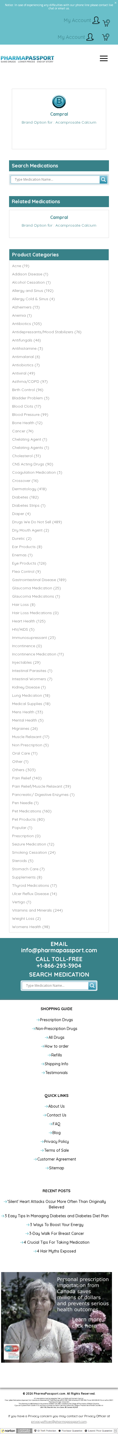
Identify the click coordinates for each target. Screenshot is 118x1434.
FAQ (56, 1123)
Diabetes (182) (25, 497)
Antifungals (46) (26, 340)
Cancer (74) (22, 431)
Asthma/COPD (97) (30, 381)
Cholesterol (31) (26, 455)
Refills (56, 1055)
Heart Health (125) (29, 621)
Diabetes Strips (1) (29, 505)
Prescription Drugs (56, 1019)
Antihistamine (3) (27, 348)
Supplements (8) (27, 877)
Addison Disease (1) (30, 274)
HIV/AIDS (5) (23, 629)
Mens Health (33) (27, 711)
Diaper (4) (21, 513)
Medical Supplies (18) (31, 703)
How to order (57, 1046)
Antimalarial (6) (26, 356)
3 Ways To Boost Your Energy (56, 1224)
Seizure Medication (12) (33, 844)
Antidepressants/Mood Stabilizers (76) (47, 331)
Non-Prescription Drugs (56, 1028)
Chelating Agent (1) (29, 439)
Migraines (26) (25, 728)
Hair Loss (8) (23, 604)
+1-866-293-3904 (59, 965)
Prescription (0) (26, 835)
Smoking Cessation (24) (34, 852)
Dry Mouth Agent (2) (30, 530)
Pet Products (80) (28, 819)
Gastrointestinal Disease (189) (39, 579)
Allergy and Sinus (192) (33, 290)
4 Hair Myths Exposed (56, 1251)
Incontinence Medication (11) (38, 654)
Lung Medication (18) (31, 695)
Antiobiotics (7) (26, 364)
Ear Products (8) (27, 546)
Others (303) (24, 769)
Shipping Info (56, 1063)
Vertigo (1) (21, 901)
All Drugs (56, 1037)
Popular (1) (22, 827)
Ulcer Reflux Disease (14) (34, 893)
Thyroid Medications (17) (34, 885)
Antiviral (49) (23, 373)
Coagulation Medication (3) (37, 472)
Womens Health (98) (31, 926)
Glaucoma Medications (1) (36, 596)
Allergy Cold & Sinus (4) (33, 298)
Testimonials (56, 1072)
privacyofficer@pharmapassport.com (59, 1421)
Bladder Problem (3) (30, 397)
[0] (106, 24)
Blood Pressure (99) (30, 414)
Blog (56, 1132)
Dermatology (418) (29, 488)
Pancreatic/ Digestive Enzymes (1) (43, 794)
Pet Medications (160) (32, 811)
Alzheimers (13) (26, 307)
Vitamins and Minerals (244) (37, 910)
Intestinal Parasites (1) (32, 670)
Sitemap (56, 1167)
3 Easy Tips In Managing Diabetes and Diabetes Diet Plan (57, 1215)
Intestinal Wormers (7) (32, 678)
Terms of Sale (56, 1150)
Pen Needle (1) (25, 802)
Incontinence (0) (27, 645)
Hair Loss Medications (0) (35, 612)
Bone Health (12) (27, 422)
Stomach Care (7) (28, 868)
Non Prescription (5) (30, 744)
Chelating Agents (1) (30, 447)
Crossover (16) (25, 480)
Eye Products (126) (29, 563)
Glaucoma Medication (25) (36, 587)
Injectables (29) (26, 662)
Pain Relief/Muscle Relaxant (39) (41, 786)
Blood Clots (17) (26, 406)
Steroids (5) (22, 860)
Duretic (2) (22, 538)
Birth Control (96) (27, 389)
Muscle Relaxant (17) (30, 736)
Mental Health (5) (28, 720)
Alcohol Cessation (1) (31, 282)
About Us (56, 1106)
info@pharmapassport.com (59, 950)
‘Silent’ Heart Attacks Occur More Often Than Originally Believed (56, 1204)
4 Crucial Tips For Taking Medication (56, 1242)
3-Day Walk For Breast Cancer (56, 1233)
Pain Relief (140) (27, 778)
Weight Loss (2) (26, 918)
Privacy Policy (56, 1141)
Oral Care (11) (25, 753)
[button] (59, 1430)
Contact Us (56, 1115)
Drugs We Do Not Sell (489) (37, 521)
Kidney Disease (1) (29, 687)
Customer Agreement (56, 1159)
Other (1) (20, 761)
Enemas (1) (22, 554)
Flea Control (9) (26, 571)
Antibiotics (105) (27, 323)
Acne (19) (20, 265)
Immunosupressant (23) (34, 637)
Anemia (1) (22, 315)
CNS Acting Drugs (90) (32, 464)
